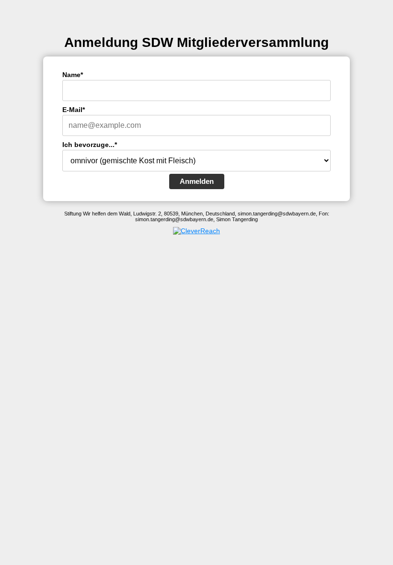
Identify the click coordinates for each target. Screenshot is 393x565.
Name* (72, 75)
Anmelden (197, 181)
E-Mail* (73, 109)
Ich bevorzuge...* (89, 144)
